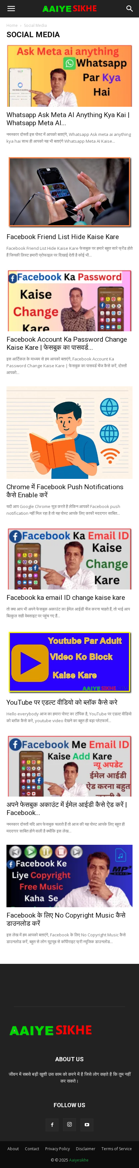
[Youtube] (86, 1124)
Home (12, 25)
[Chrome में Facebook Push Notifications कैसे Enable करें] (69, 432)
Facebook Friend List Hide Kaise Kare (62, 237)
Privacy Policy (57, 1148)
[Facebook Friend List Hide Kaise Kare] (69, 192)
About (13, 1148)
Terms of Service (117, 1148)
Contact (32, 1148)
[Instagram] (69, 1124)
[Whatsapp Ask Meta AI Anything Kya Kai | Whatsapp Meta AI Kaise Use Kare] (69, 75)
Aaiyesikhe (79, 1160)
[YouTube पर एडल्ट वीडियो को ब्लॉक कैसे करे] (69, 662)
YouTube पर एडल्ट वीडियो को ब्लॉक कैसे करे (61, 702)
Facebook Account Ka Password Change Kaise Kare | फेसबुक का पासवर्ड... (66, 343)
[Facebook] (52, 1124)
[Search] (130, 8)
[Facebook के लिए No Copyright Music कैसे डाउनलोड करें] (69, 876)
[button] (11, 8)
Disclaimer (85, 1148)
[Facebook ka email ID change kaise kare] (69, 558)
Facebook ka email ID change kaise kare (65, 597)
